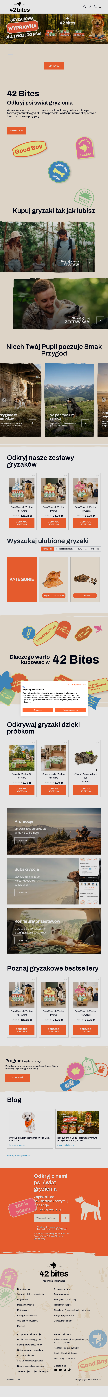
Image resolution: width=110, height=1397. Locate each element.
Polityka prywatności (77, 685)
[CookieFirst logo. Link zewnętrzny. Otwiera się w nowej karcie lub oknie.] (24, 686)
